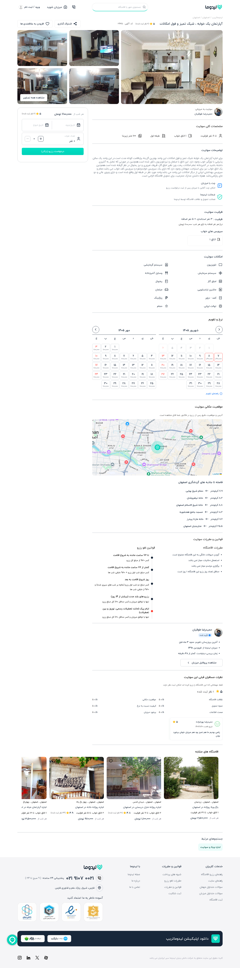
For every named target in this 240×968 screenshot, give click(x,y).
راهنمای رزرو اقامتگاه (212, 874)
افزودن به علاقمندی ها (32, 23)
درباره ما (136, 880)
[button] (157, 447)
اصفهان (206, 17)
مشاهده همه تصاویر (33, 97)
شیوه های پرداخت (172, 874)
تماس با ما (134, 887)
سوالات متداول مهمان (211, 887)
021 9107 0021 (80, 878)
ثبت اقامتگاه (216, 899)
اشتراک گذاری (65, 23)
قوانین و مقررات (172, 887)
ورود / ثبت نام (32, 7)
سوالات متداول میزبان (211, 893)
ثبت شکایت (174, 893)
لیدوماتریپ (217, 17)
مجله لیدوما (134, 874)
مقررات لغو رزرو (172, 880)
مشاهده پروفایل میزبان (204, 662)
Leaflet (216, 473)
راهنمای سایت (215, 880)
